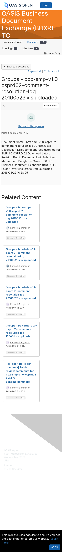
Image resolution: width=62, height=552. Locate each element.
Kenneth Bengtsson (31, 126)
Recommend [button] (50, 105)
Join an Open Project (16, 496)
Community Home (12, 42)
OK (56, 547)
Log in (46, 5)
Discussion (36, 42)
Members (30, 48)
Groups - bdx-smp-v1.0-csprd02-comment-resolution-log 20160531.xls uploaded (20, 214)
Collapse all (51, 71)
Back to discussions (17, 66)
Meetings (9, 48)
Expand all (34, 71)
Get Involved (11, 491)
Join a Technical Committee (19, 501)
